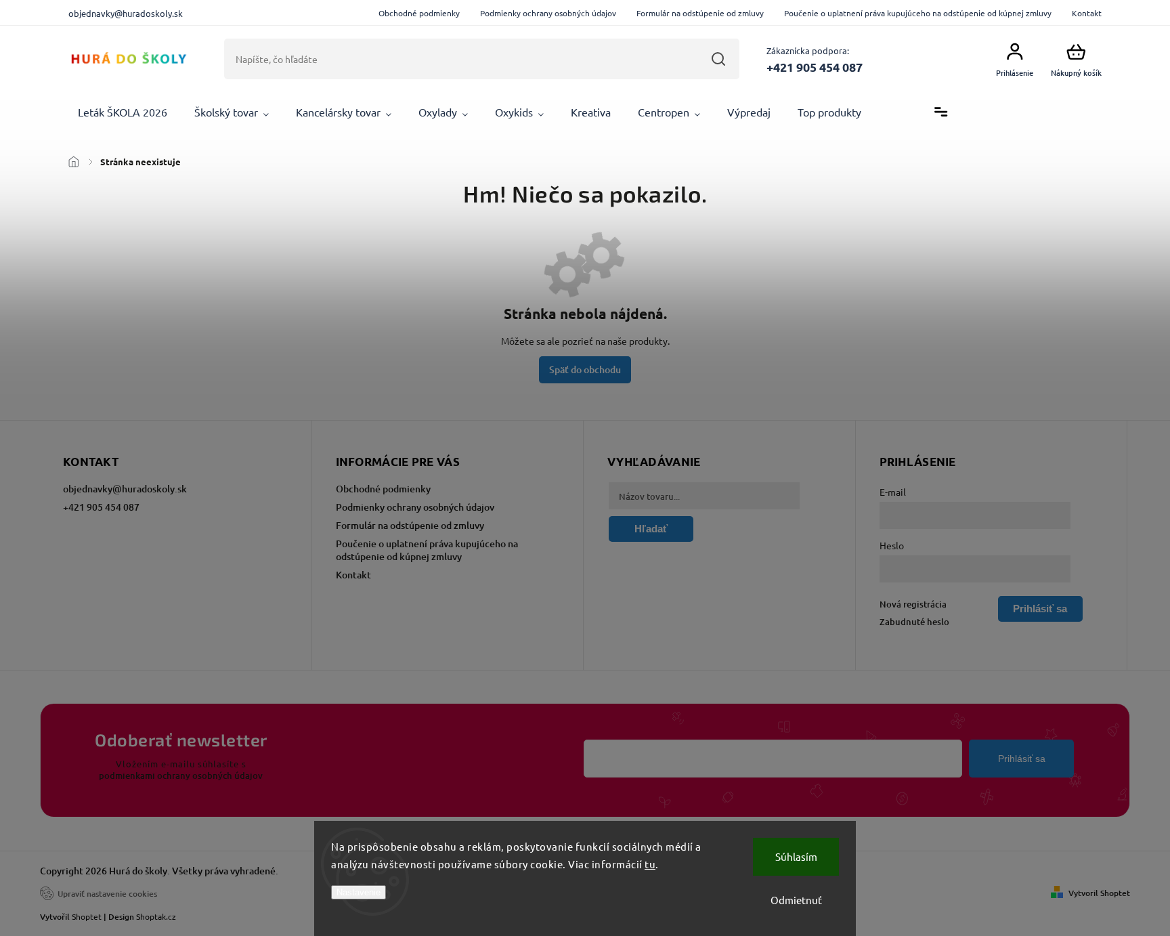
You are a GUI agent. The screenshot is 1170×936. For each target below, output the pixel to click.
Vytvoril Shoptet (1099, 893)
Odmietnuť (796, 899)
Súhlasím (796, 856)
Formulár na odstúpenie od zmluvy (700, 12)
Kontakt (1087, 12)
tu (650, 863)
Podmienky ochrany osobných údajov (548, 12)
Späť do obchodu (585, 369)
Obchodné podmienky (419, 12)
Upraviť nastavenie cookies (107, 893)
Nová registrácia (913, 604)
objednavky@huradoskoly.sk (125, 488)
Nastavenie (359, 892)
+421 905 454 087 (101, 507)
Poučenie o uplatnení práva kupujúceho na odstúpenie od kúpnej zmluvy (918, 12)
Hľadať (719, 59)
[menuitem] (122, 112)
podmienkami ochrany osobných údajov (181, 775)
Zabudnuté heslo (914, 622)
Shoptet (87, 916)
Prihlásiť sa (1021, 758)
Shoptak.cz (156, 916)
